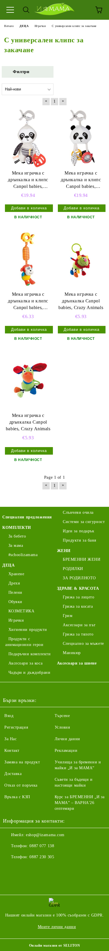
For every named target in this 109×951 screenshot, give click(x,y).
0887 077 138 (41, 846)
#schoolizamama (22, 555)
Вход (8, 716)
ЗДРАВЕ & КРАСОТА (78, 588)
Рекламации (66, 750)
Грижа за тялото (78, 634)
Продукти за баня (79, 540)
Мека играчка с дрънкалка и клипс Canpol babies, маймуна (28, 301)
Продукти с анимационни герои (24, 642)
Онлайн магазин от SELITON (54, 945)
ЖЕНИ (64, 551)
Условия (62, 727)
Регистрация (16, 727)
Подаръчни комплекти (29, 654)
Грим (67, 616)
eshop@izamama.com (45, 835)
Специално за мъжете (83, 643)
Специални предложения (27, 517)
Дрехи (14, 583)
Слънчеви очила (78, 512)
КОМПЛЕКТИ (16, 527)
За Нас (10, 739)
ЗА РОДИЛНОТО (79, 578)
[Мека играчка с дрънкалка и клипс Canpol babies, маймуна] (28, 259)
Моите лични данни (57, 927)
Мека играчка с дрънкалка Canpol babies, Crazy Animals (80, 301)
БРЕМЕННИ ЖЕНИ (81, 559)
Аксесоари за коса (25, 663)
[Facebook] (10, 868)
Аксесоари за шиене (77, 663)
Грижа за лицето (78, 597)
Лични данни (67, 739)
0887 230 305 (41, 857)
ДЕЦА (8, 565)
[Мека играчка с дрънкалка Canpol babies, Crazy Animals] (81, 259)
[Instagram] (23, 868)
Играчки (16, 620)
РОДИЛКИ (73, 569)
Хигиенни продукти (27, 629)
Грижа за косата (78, 606)
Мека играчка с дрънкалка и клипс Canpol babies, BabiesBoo (28, 180)
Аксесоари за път (79, 625)
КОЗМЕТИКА (21, 611)
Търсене (62, 716)
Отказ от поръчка (20, 785)
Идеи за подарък (78, 531)
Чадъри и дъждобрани (29, 672)
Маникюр (72, 653)
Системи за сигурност (84, 522)
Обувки (15, 602)
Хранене (16, 574)
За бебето (17, 536)
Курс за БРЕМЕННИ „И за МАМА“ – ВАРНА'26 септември (80, 803)
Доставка (13, 774)
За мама (15, 545)
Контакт (11, 750)
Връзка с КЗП (17, 797)
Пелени (15, 592)
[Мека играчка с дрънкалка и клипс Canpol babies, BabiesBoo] (28, 138)
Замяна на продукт (22, 762)
